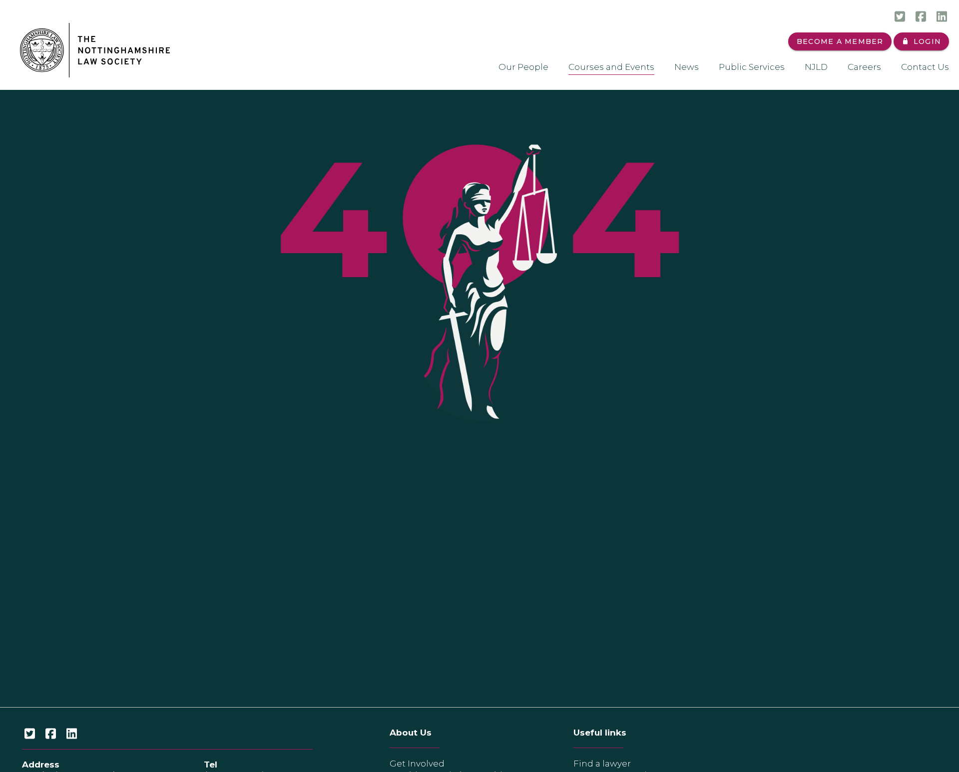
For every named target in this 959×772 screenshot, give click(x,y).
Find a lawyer (602, 764)
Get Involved (417, 764)
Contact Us (925, 67)
